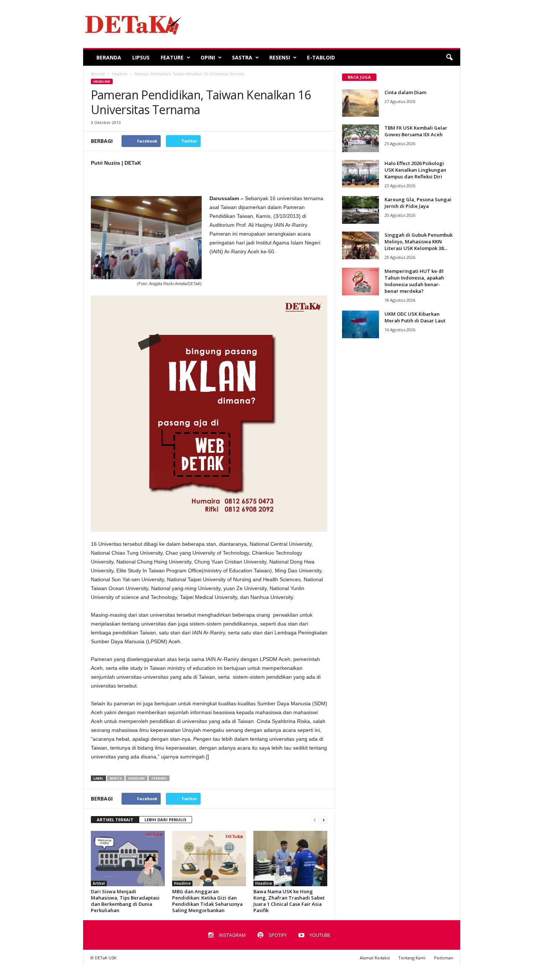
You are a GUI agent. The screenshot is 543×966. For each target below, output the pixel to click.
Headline (101, 81)
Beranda (108, 57)
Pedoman (443, 957)
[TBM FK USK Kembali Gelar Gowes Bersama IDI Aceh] (360, 138)
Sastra (242, 57)
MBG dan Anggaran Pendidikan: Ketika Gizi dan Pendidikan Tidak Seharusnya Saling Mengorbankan (207, 901)
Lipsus (141, 57)
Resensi (279, 57)
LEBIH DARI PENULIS (165, 819)
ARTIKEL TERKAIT (115, 819)
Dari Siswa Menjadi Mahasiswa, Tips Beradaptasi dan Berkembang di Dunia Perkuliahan (125, 901)
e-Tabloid (321, 57)
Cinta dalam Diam (405, 92)
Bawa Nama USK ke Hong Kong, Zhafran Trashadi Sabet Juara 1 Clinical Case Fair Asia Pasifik (289, 901)
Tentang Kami (412, 957)
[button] (449, 57)
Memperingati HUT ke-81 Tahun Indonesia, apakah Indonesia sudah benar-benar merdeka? (414, 281)
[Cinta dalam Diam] (360, 103)
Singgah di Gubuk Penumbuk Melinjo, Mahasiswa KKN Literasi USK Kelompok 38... (418, 241)
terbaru (159, 778)
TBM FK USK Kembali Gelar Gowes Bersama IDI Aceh (416, 131)
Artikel (99, 883)
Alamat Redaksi (375, 957)
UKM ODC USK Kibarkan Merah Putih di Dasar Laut (415, 317)
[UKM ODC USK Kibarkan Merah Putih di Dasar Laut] (360, 324)
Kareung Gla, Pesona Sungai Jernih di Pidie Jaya (418, 202)
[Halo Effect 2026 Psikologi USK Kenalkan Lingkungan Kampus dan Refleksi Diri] (360, 174)
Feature (172, 57)
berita (116, 778)
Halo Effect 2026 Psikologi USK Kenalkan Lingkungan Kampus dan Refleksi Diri (415, 170)
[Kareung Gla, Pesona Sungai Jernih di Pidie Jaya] (360, 210)
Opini (208, 57)
